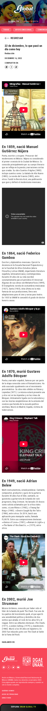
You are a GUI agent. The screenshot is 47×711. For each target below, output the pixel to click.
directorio (6, 698)
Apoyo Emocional (23, 30)
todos (6, 30)
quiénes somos (8, 691)
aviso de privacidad (10, 694)
